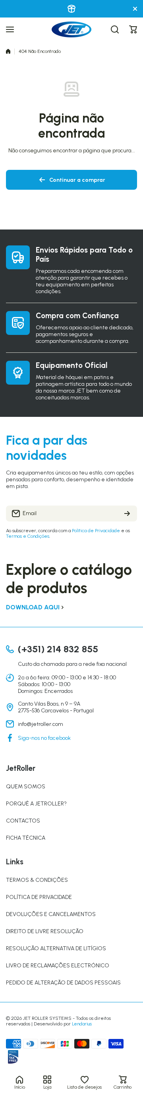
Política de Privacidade (96, 530)
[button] (133, 29)
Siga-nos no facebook (44, 738)
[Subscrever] (127, 513)
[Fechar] (135, 9)
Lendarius (82, 1024)
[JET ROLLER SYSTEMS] (71, 29)
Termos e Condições (27, 536)
